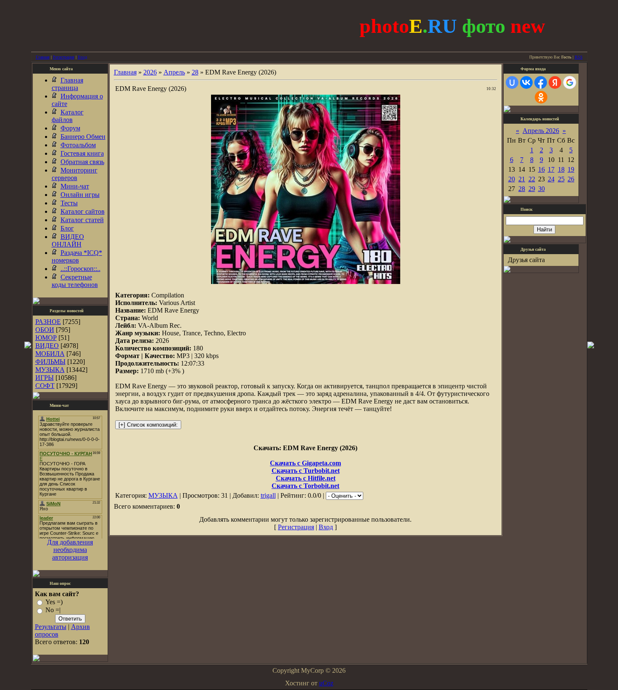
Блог (67, 228)
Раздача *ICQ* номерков (77, 256)
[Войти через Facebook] (540, 82)
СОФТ (45, 385)
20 (511, 179)
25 (561, 179)
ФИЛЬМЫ (50, 361)
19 (571, 169)
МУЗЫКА (50, 369)
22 (531, 179)
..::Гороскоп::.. (80, 268)
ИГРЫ (44, 377)
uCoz (326, 683)
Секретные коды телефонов (75, 280)
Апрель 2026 (541, 130)
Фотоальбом (78, 145)
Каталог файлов (68, 116)
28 (195, 72)
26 (571, 179)
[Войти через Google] (569, 82)
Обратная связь (82, 161)
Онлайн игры (80, 194)
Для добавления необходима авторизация (70, 550)
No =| (53, 610)
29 (531, 188)
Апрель (174, 72)
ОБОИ (44, 329)
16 (541, 169)
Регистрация (63, 57)
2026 (150, 72)
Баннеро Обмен (83, 136)
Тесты (69, 203)
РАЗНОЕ (48, 321)
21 (521, 179)
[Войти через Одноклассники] (541, 97)
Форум (70, 128)
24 (551, 179)
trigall (268, 495)
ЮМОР (46, 337)
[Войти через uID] (512, 82)
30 (541, 188)
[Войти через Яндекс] (555, 82)
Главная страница (67, 84)
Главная (43, 57)
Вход (82, 57)
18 (561, 169)
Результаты (50, 626)
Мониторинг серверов (75, 174)
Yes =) (54, 601)
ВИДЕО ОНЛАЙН (68, 240)
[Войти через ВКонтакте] (526, 82)
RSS (579, 57)
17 (551, 169)
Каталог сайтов (83, 211)
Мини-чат (75, 186)
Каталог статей (82, 219)
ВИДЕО (47, 345)
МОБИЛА (50, 353)
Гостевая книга (82, 153)
